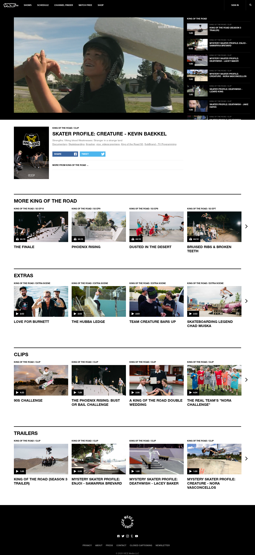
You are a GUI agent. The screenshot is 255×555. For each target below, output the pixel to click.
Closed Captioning (141, 545)
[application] (99, 65)
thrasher (90, 144)
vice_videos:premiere (108, 144)
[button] (98, 64)
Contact (121, 545)
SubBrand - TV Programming (160, 144)
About (98, 545)
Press (109, 545)
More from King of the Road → (70, 165)
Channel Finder (63, 5)
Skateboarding (76, 144)
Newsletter (163, 545)
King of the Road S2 (132, 144)
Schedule (43, 5)
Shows (28, 5)
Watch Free (85, 5)
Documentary (59, 144)
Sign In (235, 5)
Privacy (87, 545)
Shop (101, 5)
